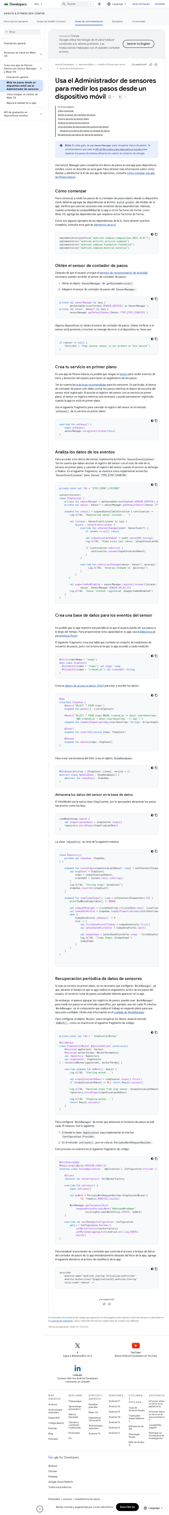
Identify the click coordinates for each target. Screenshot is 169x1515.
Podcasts (53, 1438)
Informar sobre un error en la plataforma (156, 1404)
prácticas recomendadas (91, 384)
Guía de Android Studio (137, 1409)
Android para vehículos (95, 1427)
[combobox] (77, 4)
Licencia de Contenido (62, 1320)
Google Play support (155, 1426)
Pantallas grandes (93, 1406)
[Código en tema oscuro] (152, 234)
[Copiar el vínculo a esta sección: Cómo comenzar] (90, 191)
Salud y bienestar (73, 1415)
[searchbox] (22, 32)
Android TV (94, 1433)
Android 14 (114, 1416)
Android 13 (114, 1422)
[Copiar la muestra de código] (156, 234)
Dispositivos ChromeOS (95, 1419)
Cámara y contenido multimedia (74, 1425)
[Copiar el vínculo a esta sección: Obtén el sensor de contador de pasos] (131, 266)
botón (123, 374)
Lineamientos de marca (87, 1499)
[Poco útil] (155, 64)
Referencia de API (136, 1427)
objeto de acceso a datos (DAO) (84, 686)
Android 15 (114, 1411)
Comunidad (138, 21)
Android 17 (114, 1401)
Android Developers (64, 64)
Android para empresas (55, 1411)
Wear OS (93, 1412)
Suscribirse (127, 1507)
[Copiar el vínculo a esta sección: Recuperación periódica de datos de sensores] (145, 979)
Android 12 (114, 1427)
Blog (50, 1433)
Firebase (52, 1476)
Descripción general (16, 21)
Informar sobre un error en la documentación (156, 1415)
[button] (19, 54)
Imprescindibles (86, 64)
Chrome (52, 1471)
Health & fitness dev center (24, 13)
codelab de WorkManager (129, 1012)
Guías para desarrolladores (136, 1418)
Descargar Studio (134, 1435)
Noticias (52, 1428)
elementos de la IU (105, 225)
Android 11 (114, 1432)
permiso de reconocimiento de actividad (124, 273)
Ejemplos (117, 21)
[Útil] (150, 64)
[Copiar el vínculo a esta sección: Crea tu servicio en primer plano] (120, 367)
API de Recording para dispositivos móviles (118, 149)
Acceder (160, 3)
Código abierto (56, 1422)
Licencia (67, 1499)
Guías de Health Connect (51, 21)
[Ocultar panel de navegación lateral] (39, 1509)
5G (70, 1438)
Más (36, 3)
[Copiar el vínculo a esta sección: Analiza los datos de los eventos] (118, 452)
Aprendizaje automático (74, 1408)
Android (52, 1404)
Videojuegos (75, 1401)
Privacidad (74, 1432)
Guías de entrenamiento (89, 21)
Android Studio (141, 3)
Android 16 (114, 1406)
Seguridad (53, 1417)
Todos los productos (59, 1487)
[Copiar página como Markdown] (120, 97)
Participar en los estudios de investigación (156, 1435)
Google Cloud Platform (60, 1481)
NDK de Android (136, 1443)
